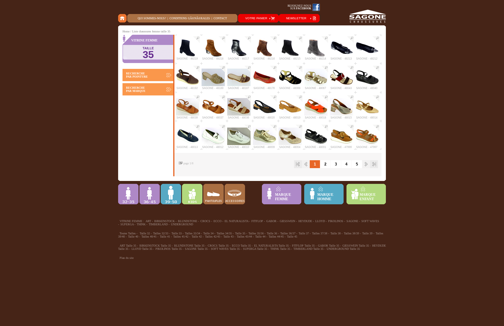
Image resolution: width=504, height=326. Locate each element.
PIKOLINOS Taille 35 (168, 248)
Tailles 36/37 (287, 233)
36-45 (149, 194)
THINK (141, 224)
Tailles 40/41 (149, 236)
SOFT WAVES (370, 221)
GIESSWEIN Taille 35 (355, 245)
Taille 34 (208, 233)
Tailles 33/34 (192, 233)
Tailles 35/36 (256, 233)
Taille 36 (272, 233)
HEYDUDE (305, 221)
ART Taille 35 (128, 245)
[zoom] (196, 39)
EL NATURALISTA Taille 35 (271, 245)
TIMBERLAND (158, 224)
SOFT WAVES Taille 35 (225, 248)
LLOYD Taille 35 (142, 248)
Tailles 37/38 (319, 233)
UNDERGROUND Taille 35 (343, 248)
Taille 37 (304, 233)
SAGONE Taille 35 (196, 248)
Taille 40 (133, 236)
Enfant (192, 194)
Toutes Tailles (128, 233)
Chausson (213, 194)
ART (148, 221)
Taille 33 (177, 233)
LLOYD (320, 221)
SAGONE (352, 221)
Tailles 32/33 (160, 233)
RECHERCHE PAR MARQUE (136, 89)
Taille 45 (292, 236)
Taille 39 (367, 233)
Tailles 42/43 (212, 236)
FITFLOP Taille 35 (303, 245)
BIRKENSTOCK (164, 221)
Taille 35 (240, 233)
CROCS (205, 221)
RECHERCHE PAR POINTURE (137, 75)
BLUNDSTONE (187, 221)
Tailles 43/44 (244, 236)
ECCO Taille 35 (241, 245)
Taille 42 (197, 236)
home (122, 18)
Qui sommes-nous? (152, 18)
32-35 (128, 194)
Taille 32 (145, 233)
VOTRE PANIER (256, 18)
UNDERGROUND (182, 224)
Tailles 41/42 (180, 236)
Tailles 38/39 (351, 233)
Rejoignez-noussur (299, 7)
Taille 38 (335, 233)
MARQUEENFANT (368, 197)
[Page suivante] (366, 164)
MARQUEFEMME (283, 197)
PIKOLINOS (335, 221)
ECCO (217, 221)
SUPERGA (127, 224)
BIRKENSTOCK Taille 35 (155, 245)
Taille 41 (165, 236)
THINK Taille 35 (280, 248)
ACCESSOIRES (235, 194)
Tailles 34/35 (224, 233)
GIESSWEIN (287, 221)
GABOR (271, 221)
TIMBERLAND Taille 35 (308, 248)
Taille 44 (260, 236)
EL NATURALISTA (236, 221)
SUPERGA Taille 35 (255, 248)
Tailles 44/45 (276, 236)
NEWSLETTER (296, 18)
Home (126, 31)
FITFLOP (257, 221)
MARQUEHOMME (325, 197)
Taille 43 (228, 236)
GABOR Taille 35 (328, 245)
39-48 (171, 194)
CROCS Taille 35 (218, 245)
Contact (220, 18)
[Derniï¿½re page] (374, 164)
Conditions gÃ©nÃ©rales (189, 18)
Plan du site (127, 257)
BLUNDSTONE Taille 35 (189, 245)
